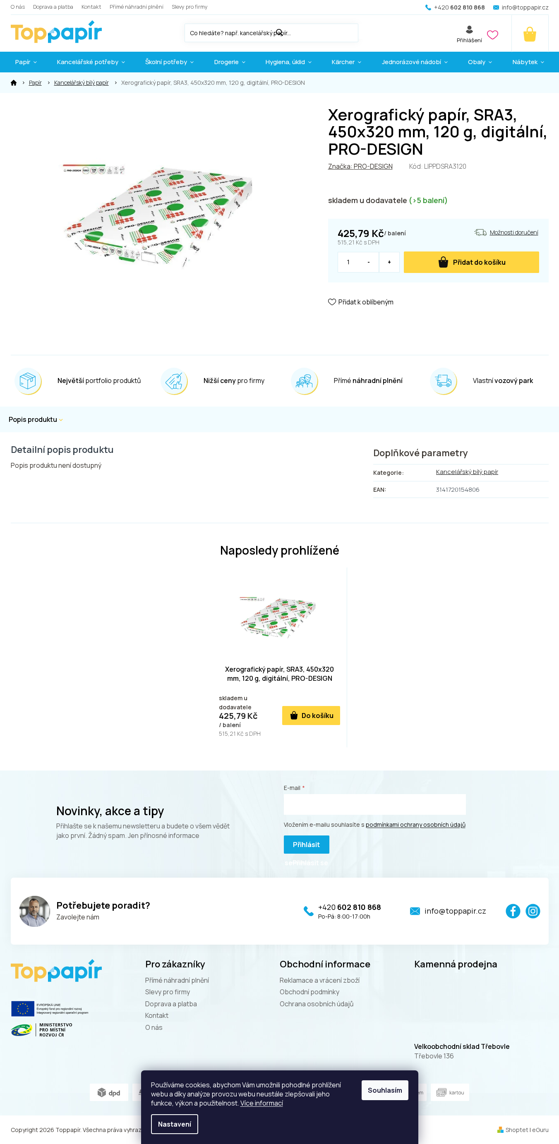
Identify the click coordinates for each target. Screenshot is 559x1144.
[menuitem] (26, 62)
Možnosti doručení (514, 232)
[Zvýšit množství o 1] (389, 262)
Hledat (366, 31)
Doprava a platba (53, 6)
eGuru (540, 1130)
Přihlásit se (302, 847)
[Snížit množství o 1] (369, 262)
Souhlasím (385, 1090)
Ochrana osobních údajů (317, 1003)
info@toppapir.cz (455, 911)
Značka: (360, 166)
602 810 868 (349, 907)
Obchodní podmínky (309, 991)
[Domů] (14, 82)
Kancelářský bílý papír (467, 471)
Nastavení (174, 1124)
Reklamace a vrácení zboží (320, 980)
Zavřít (375, 325)
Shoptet (517, 1130)
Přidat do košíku (479, 262)
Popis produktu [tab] (33, 419)
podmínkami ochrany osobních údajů (415, 824)
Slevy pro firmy (190, 6)
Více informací (261, 1103)
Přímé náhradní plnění (136, 6)
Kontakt (91, 6)
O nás (18, 6)
